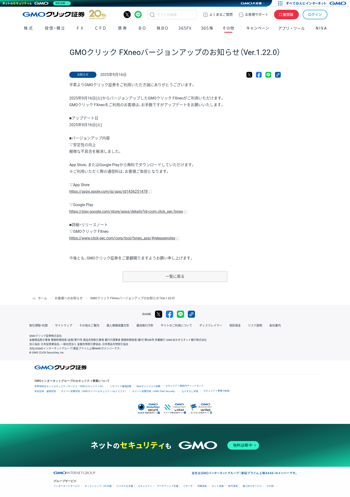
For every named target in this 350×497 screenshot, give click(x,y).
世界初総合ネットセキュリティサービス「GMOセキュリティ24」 (70, 386)
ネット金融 (218, 486)
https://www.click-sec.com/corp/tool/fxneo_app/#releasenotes (122, 238)
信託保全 (235, 325)
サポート (256, 14)
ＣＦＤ (100, 28)
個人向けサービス (252, 486)
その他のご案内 (89, 325)
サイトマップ (63, 325)
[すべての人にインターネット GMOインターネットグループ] (317, 3)
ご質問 (221, 14)
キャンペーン (257, 28)
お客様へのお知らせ (69, 298)
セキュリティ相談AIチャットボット (184, 385)
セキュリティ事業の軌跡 (216, 390)
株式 (29, 28)
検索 (152, 14)
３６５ (207, 28)
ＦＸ (80, 28)
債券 (123, 28)
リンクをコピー (278, 75)
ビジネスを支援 (124, 486)
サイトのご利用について (176, 325)
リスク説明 (255, 325)
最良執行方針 (145, 325)
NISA (321, 28)
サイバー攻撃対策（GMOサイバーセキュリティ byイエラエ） (94, 391)
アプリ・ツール (291, 28)
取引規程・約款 (38, 325)
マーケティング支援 (167, 486)
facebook (259, 75)
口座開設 (286, 14)
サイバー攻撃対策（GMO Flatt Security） (154, 391)
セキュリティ (145, 486)
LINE (138, 14)
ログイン (315, 14)
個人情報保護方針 (117, 325)
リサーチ (188, 486)
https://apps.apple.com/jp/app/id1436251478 (108, 191)
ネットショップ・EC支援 (98, 486)
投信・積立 (55, 28)
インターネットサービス (67, 486)
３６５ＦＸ (185, 28)
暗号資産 (233, 486)
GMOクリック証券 (64, 14)
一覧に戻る (175, 276)
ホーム (42, 298)
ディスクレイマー (210, 325)
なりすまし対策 (190, 391)
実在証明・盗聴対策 (45, 391)
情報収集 (202, 486)
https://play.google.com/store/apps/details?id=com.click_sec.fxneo (126, 211)
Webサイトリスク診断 (148, 386)
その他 (270, 486)
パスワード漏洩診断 (120, 386)
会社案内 (275, 325)
